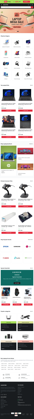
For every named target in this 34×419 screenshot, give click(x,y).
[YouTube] (5, 394)
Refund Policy (31, 414)
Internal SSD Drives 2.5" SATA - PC (7, 343)
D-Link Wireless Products (5, 327)
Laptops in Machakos (25, 365)
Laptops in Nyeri (3, 367)
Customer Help (3, 406)
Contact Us (2, 399)
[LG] (28, 246)
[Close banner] (32, 1)
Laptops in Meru (10, 367)
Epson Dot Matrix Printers (22, 345)
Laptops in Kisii (24, 367)
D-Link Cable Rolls (4, 324)
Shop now (26, 1)
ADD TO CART (9, 110)
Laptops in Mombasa (11, 363)
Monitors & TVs (20, 394)
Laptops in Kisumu (19, 363)
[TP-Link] (17, 258)
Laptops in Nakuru (26, 363)
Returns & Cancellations (4, 404)
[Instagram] (4, 394)
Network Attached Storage (5, 346)
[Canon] (6, 258)
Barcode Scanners (21, 343)
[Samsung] (17, 246)
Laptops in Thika (10, 365)
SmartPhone (19, 388)
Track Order (2, 403)
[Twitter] (2, 394)
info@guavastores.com (21, 402)
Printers (19, 392)
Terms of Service (23, 414)
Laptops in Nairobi (4, 363)
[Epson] (6, 246)
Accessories (20, 324)
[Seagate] (28, 258)
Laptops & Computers (21, 387)
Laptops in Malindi (10, 369)
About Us (2, 407)
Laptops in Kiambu (17, 365)
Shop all (3, 329)
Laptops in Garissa (17, 369)
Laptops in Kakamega (17, 367)
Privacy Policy (28, 414)
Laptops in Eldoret (4, 365)
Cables (19, 327)
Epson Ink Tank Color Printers (22, 346)
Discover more (30, 239)
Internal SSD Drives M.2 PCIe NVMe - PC (7, 345)
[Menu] (1, 5)
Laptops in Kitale (3, 369)
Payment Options (3, 400)
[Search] (32, 7)
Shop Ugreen (17, 283)
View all (31, 85)
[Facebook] (1, 394)
